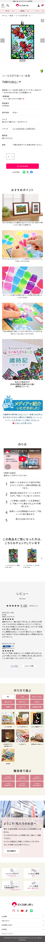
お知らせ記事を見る (23, 423)
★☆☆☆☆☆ (7, 138)
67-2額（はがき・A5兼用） (13, 99)
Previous (2, 40)
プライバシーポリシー (8, 933)
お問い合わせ (6, 921)
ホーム (4, 15)
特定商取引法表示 (7, 925)
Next (42, 40)
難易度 (22, 11)
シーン (37, 11)
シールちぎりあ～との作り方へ (24, 128)
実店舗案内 (11, 851)
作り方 (7, 11)
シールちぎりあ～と (23, 15)
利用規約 (4, 929)
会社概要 (4, 916)
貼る (11, 15)
